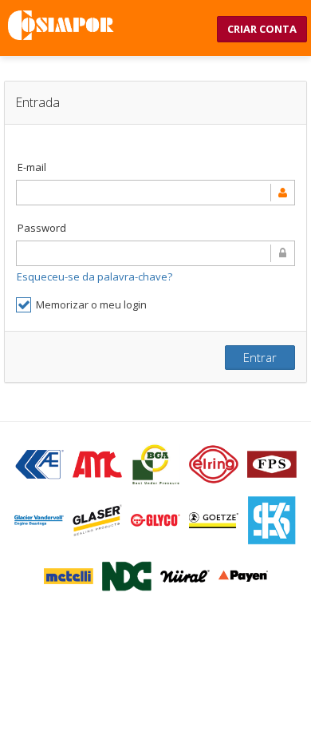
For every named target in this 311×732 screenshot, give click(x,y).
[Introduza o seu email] (155, 192)
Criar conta (262, 29)
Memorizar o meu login (91, 304)
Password (42, 228)
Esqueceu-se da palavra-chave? (94, 276)
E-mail (32, 167)
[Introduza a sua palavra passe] (155, 253)
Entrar (260, 357)
